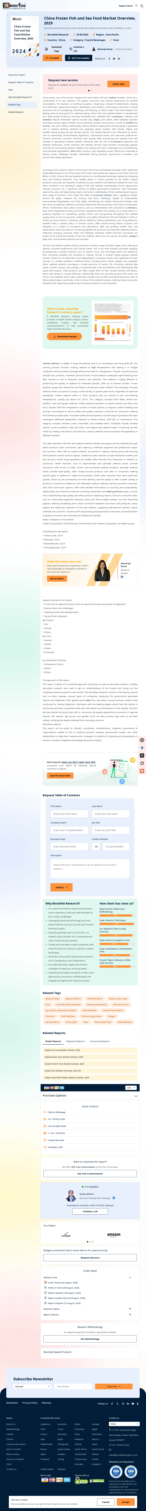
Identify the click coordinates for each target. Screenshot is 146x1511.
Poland (78, 1444)
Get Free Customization (90, 1173)
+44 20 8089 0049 (57, 1126)
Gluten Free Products (113, 1010)
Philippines (63, 1444)
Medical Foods (52, 998)
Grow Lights (71, 1022)
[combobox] (131, 1088)
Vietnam (62, 1469)
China (60, 1429)
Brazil (77, 1424)
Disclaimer (12, 1402)
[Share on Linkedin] (119, 58)
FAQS (9, 1464)
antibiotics (132, 207)
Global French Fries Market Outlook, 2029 (64, 1063)
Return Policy (12, 1454)
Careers (10, 1434)
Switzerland (80, 1454)
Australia (62, 1424)
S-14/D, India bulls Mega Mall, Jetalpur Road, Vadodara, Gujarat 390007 (124, 1435)
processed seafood (102, 195)
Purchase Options (54, 1095)
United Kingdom (96, 1462)
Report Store (126, 5)
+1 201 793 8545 (56, 1133)
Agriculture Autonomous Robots (60, 1010)
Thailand (44, 1459)
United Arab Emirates (81, 1462)
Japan (60, 1439)
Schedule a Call (78, 49)
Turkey (61, 1459)
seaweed (47, 119)
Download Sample (67, 336)
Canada (95, 1424)
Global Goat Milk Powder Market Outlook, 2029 (67, 1077)
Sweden (61, 1454)
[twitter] (117, 1403)
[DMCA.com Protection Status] (97, 1480)
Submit (60, 887)
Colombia (79, 1429)
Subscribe (112, 1386)
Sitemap (46, 1402)
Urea (47, 1004)
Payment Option (51, 1308)
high (93, 367)
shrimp (46, 126)
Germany (62, 1434)
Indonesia (97, 1434)
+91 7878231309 (56, 1119)
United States (46, 1469)
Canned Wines (52, 1022)
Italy (42, 1439)
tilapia (97, 119)
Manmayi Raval (105, 49)
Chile (42, 1429)
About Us (10, 1424)
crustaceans (117, 116)
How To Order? (13, 1449)
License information (16, 1444)
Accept (125, 1502)
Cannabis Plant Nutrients (68, 1004)
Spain (43, 1454)
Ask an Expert (57, 578)
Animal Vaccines (121, 1004)
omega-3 (133, 236)
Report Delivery (51, 1314)
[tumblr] (137, 1403)
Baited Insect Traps (118, 998)
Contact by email (56, 1140)
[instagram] (123, 1403)
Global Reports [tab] (53, 1041)
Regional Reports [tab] (75, 1041)
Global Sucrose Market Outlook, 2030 (62, 1050)
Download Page (57, 49)
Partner (10, 1439)
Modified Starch (95, 998)
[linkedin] (128, 1403)
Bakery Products (73, 998)
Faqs (10, 89)
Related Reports (16, 112)
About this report (16, 74)
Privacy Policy (29, 1402)
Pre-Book (54, 57)
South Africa (81, 1449)
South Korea (98, 1449)
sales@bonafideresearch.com (123, 1455)
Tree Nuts (50, 1016)
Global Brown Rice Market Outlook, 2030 (64, 1057)
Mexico (95, 1439)
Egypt (94, 1429)
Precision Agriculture (92, 1016)
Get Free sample (80, 57)
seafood (112, 97)
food (73, 151)
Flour (86, 1022)
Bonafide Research (58, 34)
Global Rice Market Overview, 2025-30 (63, 1070)
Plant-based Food (103, 1022)
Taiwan (95, 1454)
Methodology (13, 1429)
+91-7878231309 (120, 1445)
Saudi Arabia (64, 1449)
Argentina (45, 1424)
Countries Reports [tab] (100, 1041)
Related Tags (14, 104)
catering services (114, 491)
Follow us (103, 1403)
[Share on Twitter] (114, 58)
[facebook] (112, 1403)
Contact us (11, 1469)
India (77, 1434)
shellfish (130, 122)
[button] (135, 5)
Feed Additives (125, 1022)
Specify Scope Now (60, 775)
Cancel (106, 1502)
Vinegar (111, 1016)
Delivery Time (50, 1277)
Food (116, 40)
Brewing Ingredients (97, 1004)
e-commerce (117, 141)
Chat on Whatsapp (56, 1112)
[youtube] (133, 1403)
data (88, 700)
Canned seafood (51, 363)
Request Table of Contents (21, 82)
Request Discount (90, 1257)
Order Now (118, 83)
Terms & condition (15, 1459)
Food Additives (90, 1010)
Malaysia (79, 1439)
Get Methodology (90, 1338)
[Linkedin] (122, 576)
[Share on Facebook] (109, 58)
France (43, 1434)
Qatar (94, 1444)
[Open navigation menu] (141, 5)
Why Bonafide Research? (20, 97)
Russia (43, 1449)
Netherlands (46, 1444)
